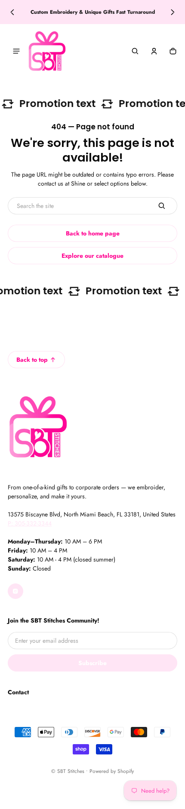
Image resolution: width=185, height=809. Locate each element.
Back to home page (93, 233)
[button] (135, 51)
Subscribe (92, 663)
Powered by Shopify (111, 771)
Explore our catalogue (92, 255)
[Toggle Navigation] (16, 51)
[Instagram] (15, 591)
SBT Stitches (70, 771)
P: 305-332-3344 (30, 523)
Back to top (32, 359)
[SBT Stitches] (47, 51)
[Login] (154, 51)
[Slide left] (12, 12)
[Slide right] (172, 12)
